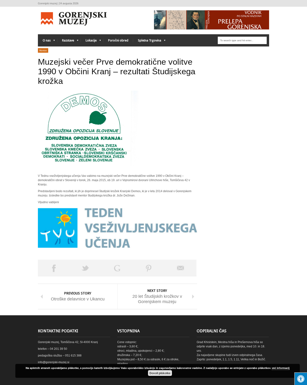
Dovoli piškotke (160, 373)
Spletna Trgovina (147, 42)
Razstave (65, 42)
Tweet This (85, 268)
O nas (44, 42)
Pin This (149, 268)
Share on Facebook (54, 268)
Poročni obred (118, 40)
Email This (180, 268)
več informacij (280, 368)
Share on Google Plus (117, 268)
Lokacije (89, 42)
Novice (43, 50)
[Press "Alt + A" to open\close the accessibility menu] (300, 378)
